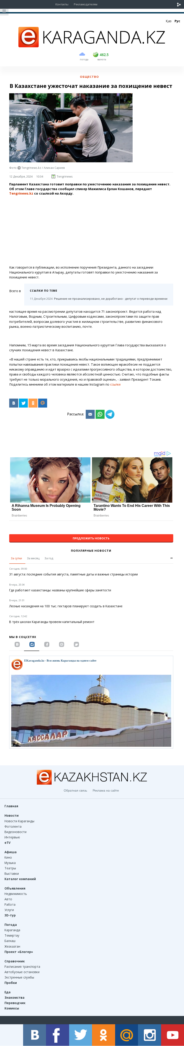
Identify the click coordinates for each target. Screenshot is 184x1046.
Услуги (9, 910)
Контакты (61, 4)
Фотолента (13, 826)
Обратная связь (75, 790)
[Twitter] (23, 403)
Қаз (168, 21)
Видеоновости (15, 832)
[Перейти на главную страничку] (92, 45)
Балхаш (9, 941)
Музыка (10, 863)
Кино (8, 857)
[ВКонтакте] (13, 403)
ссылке (115, 384)
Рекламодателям (85, 4)
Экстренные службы (19, 977)
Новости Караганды (19, 821)
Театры (10, 868)
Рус (177, 21)
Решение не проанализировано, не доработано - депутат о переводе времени (98, 299)
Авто (8, 899)
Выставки (11, 873)
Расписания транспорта (22, 966)
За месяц (33, 558)
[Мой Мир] (42, 403)
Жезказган (12, 946)
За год (48, 558)
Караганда (12, 930)
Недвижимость (15, 894)
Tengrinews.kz (21, 193)
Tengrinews (65, 176)
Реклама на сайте (106, 790)
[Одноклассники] (32, 403)
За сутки (16, 558)
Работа (9, 904)
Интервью (12, 837)
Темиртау (11, 935)
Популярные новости (91, 551)
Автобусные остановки (21, 972)
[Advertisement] (91, 230)
